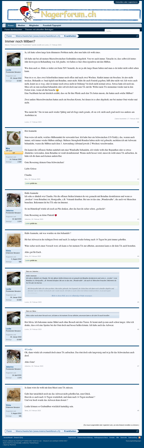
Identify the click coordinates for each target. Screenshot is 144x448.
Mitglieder (34, 25)
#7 (138, 366)
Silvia (8, 251)
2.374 (19, 221)
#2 (138, 179)
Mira (8, 148)
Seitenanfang (132, 437)
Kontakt (112, 437)
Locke (46, 45)
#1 (138, 122)
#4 (138, 256)
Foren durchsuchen (13, 29)
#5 (138, 302)
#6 (138, 329)
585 (20, 262)
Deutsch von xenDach (55, 441)
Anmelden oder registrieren (126, 2)
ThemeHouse (34, 443)
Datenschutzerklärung (85, 437)
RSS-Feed (139, 437)
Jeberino (10, 211)
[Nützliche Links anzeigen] (137, 36)
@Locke (28, 349)
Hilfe (117, 437)
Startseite (123, 437)
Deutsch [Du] (18, 437)
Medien (21, 25)
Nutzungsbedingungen (133, 441)
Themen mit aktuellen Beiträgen (39, 29)
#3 (138, 219)
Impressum (72, 437)
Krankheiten (27, 45)
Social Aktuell (8, 437)
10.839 (19, 81)
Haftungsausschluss (101, 437)
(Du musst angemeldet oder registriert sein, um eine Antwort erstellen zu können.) (111, 425)
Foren (11, 25)
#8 (138, 410)
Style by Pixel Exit (10, 445)
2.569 (19, 162)
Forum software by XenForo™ (22, 441)
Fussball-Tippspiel (52, 25)
